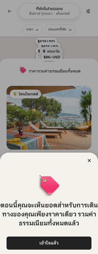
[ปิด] (89, 160)
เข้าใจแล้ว (49, 243)
